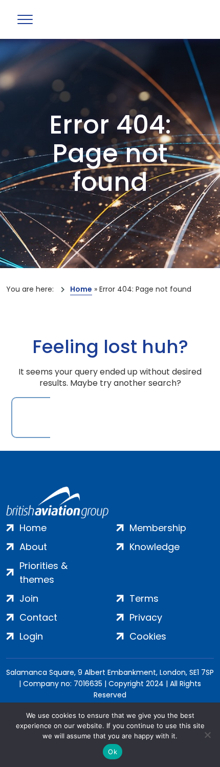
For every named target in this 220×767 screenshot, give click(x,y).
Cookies (147, 636)
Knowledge (154, 546)
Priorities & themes (43, 572)
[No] (207, 735)
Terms (144, 598)
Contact (38, 617)
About (33, 546)
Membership (157, 527)
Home (81, 289)
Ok (112, 752)
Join (28, 598)
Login (31, 636)
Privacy (145, 617)
